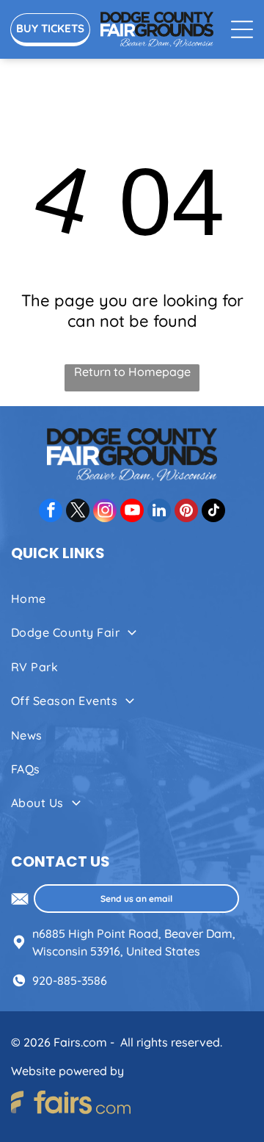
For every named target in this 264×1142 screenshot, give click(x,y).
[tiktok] (213, 512)
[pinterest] (186, 512)
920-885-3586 (69, 980)
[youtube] (132, 512)
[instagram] (105, 512)
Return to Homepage (132, 371)
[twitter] (77, 512)
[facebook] (50, 512)
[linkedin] (159, 512)
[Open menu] (242, 29)
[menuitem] (132, 598)
